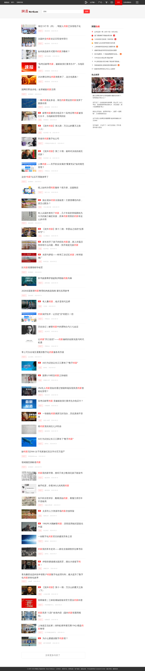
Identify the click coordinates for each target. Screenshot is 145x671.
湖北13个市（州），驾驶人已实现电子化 (59, 26)
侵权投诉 (115, 669)
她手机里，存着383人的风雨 (53, 485)
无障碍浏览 (20, 2)
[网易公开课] (93, 2)
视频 (40, 120)
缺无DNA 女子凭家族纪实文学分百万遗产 (43, 451)
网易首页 (6, 2)
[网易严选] (100, 2)
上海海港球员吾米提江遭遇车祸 (104, 47)
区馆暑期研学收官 (32, 267)
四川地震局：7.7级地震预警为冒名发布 (107, 54)
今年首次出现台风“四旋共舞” (103, 58)
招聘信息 (70, 669)
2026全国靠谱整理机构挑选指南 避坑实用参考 (45, 290)
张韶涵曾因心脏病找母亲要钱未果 (105, 65)
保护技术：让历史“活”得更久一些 (55, 314)
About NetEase (50, 669)
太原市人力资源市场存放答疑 (58, 511)
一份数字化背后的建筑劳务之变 (55, 536)
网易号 (40, 31)
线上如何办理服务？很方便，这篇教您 (58, 187)
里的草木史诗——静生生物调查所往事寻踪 (60, 549)
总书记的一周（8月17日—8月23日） (106, 32)
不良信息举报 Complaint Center (96, 669)
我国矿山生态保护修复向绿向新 (104, 43)
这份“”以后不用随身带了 (35, 176)
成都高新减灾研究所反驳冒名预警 (105, 50)
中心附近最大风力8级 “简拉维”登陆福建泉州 (108, 61)
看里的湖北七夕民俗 (49, 426)
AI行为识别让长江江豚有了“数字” (60, 362)
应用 (12, 2)
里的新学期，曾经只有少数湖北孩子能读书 (60, 472)
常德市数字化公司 (48, 138)
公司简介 (58, 669)
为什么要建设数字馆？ (55, 638)
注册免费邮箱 (127, 2)
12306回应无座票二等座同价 (103, 39)
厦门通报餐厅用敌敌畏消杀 (103, 35)
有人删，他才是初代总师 (56, 301)
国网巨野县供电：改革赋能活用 (39, 89)
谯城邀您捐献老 (31, 462)
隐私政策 (83, 669)
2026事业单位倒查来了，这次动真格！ (58, 76)
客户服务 (77, 669)
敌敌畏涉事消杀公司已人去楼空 (104, 69)
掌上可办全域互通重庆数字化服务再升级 (43, 352)
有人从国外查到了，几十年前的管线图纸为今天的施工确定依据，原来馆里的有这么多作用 (60, 216)
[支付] (107, 2)
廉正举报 (109, 669)
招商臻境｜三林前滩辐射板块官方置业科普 (60, 600)
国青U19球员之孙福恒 (55, 375)
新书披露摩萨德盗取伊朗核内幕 (55, 278)
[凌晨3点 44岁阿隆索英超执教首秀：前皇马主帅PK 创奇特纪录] (107, 85)
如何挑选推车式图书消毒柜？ (54, 51)
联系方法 (64, 669)
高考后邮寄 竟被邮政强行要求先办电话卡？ (60, 400)
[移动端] (86, 2)
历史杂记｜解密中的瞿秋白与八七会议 (58, 326)
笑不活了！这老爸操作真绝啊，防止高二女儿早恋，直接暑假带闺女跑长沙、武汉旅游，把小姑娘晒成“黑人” (107, 105)
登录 (118, 2)
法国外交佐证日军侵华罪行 (53, 38)
